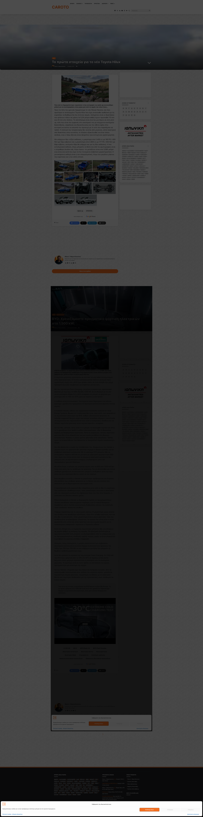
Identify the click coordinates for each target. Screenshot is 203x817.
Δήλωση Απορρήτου (17, 814)
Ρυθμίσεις (191, 809)
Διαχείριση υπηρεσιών (193, 814)
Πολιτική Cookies (6, 814)
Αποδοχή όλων (149, 809)
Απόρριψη (170, 809)
